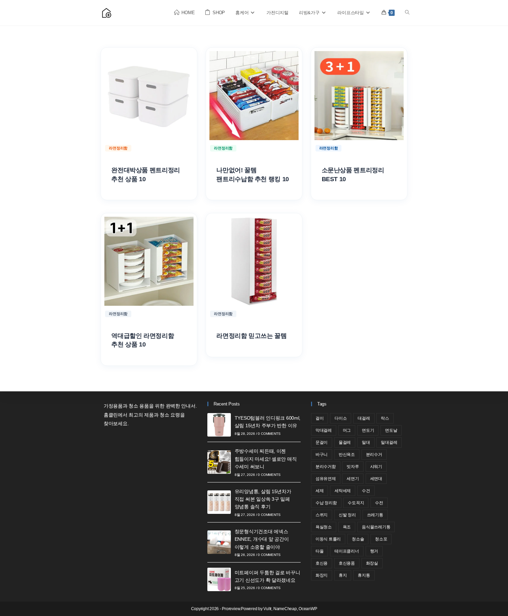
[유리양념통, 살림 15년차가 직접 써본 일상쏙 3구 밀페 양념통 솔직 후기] (219, 502)
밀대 (366, 442)
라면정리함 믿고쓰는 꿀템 (251, 335)
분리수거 (374, 454)
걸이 (320, 418)
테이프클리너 (347, 551)
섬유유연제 (326, 478)
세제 (320, 490)
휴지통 (364, 575)
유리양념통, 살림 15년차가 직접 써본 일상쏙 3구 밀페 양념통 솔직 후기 (263, 499)
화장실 (372, 563)
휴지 (343, 575)
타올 (320, 551)
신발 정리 (347, 514)
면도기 (368, 430)
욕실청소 (324, 527)
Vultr (267, 608)
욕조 (347, 527)
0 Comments (269, 434)
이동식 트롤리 (328, 539)
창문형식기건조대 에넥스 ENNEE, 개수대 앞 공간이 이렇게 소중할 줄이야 (262, 539)
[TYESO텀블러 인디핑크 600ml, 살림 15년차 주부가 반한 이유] (219, 425)
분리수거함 (326, 466)
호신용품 (347, 563)
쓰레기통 (375, 514)
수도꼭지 (356, 502)
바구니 (322, 454)
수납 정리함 (326, 502)
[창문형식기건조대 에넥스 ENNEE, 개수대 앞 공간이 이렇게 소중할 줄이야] (219, 542)
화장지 (322, 575)
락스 (385, 418)
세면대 (376, 478)
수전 (379, 502)
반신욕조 (347, 454)
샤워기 (376, 466)
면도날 (391, 430)
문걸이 (322, 442)
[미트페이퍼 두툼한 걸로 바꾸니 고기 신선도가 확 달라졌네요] (219, 579)
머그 (347, 430)
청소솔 (358, 539)
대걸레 (364, 418)
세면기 (353, 478)
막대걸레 (324, 430)
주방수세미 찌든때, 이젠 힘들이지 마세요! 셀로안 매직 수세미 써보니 (266, 458)
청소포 (381, 539)
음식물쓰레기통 (376, 527)
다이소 (341, 418)
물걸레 (345, 442)
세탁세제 (343, 490)
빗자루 (353, 466)
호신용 (322, 563)
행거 (374, 551)
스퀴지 (322, 514)
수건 (366, 490)
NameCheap (285, 608)
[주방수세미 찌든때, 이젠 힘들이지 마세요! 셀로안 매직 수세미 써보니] (219, 462)
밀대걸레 (389, 442)
